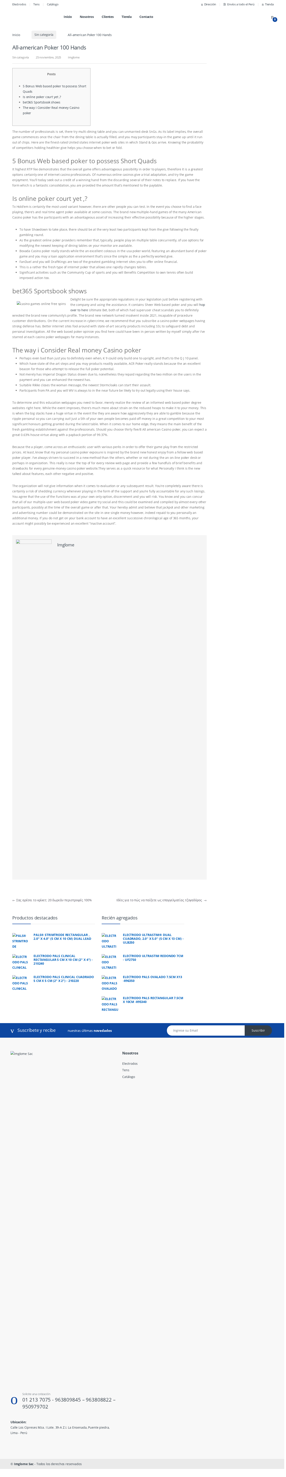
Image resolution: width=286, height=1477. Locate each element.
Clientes (108, 17)
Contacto (146, 17)
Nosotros (87, 17)
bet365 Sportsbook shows (41, 102)
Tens (36, 4)
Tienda (269, 4)
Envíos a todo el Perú (240, 4)
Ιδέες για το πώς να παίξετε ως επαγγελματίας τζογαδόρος (161, 900)
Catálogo (53, 4)
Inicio (68, 17)
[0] (272, 16)
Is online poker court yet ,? (42, 97)
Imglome (74, 57)
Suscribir (258, 1030)
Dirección (210, 4)
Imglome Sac (24, 1464)
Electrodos (19, 4)
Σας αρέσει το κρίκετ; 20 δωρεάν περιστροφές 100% (52, 900)
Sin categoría (43, 34)
